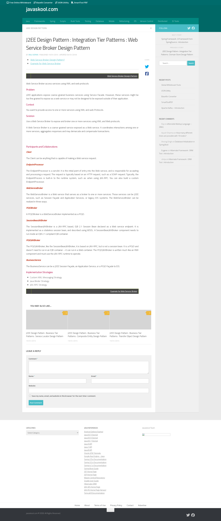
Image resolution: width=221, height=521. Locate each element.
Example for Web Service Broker (45, 63)
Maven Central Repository (94, 477)
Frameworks (39, 21)
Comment (33, 358)
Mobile (111, 21)
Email (94, 376)
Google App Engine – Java (94, 456)
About (87, 505)
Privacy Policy (116, 505)
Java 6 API (88, 443)
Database (100, 21)
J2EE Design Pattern (36, 28)
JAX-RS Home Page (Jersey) (95, 490)
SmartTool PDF (81, 2)
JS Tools (175, 21)
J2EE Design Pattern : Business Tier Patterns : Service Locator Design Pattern (44, 334)
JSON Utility (63, 2)
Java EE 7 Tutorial (91, 440)
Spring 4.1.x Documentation (95, 465)
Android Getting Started (93, 431)
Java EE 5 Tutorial (91, 434)
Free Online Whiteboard (20, 2)
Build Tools (75, 21)
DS (135, 21)
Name (32, 376)
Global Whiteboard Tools (171, 84)
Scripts (63, 21)
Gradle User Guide (91, 480)
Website (32, 385)
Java (28, 21)
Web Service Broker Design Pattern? (47, 59)
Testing (88, 21)
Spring (52, 21)
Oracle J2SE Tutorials (92, 453)
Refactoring (124, 21)
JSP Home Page (90, 474)
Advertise (142, 505)
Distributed (162, 21)
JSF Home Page (90, 471)
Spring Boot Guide (91, 468)
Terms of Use (100, 505)
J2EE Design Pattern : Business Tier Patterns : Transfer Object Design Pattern (128, 334)
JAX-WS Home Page (92, 486)
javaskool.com (42, 9)
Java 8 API (88, 450)
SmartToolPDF (167, 102)
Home (77, 505)
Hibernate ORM (90, 483)
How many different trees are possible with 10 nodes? (175, 134)
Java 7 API (88, 447)
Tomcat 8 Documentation (94, 493)
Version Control (146, 21)
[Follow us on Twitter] (189, 28)
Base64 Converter (44, 2)
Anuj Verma (33, 54)
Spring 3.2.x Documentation (95, 462)
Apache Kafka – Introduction (172, 108)
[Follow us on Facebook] (193, 28)
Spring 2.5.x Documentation (95, 459)
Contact (130, 505)
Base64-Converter (168, 96)
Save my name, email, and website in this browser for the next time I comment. (64, 396)
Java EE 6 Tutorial (91, 437)
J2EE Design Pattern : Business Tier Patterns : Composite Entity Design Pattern (87, 334)
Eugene (164, 150)
